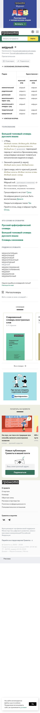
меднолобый (8, 258)
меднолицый (8, 255)
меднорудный (8, 262)
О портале (6, 491)
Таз (29, 203)
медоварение (8, 274)
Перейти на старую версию (16, 540)
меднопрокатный (10, 260)
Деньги (20, 199)
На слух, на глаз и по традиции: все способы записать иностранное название (16, 437)
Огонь (7, 210)
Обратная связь (8, 498)
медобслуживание (11, 269)
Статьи (4, 443)
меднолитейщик (10, 253)
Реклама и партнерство (11, 501)
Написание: (5, 53)
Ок (33, 704)
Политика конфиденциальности (14, 504)
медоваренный (9, 276)
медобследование (10, 267)
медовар (6, 272)
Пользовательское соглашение (13, 507)
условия (23, 707)
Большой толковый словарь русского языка (16, 135)
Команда (5, 494)
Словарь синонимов (12, 240)
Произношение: (7, 51)
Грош (29, 192)
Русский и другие (16, 443)
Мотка (25, 551)
